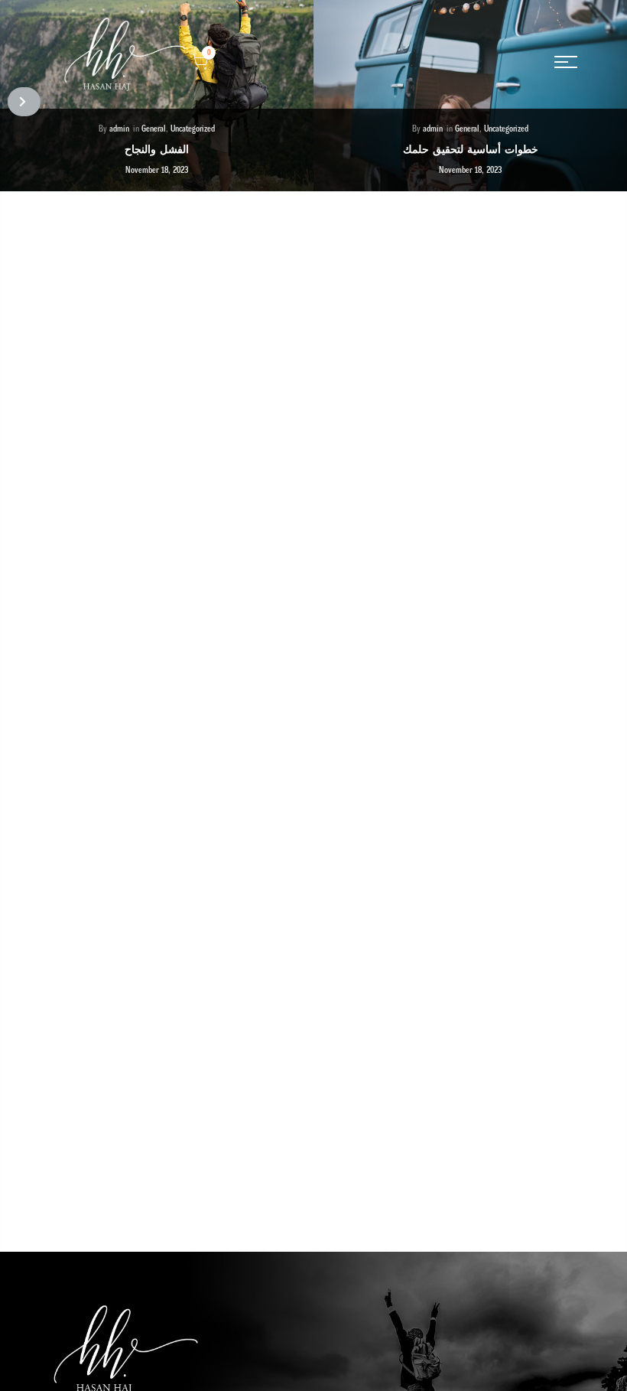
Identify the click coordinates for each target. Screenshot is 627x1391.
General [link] (153, 129)
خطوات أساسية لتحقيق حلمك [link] (470, 150)
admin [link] (119, 129)
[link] (565, 62)
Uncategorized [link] (193, 129)
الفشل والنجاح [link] (157, 150)
